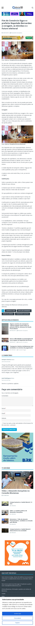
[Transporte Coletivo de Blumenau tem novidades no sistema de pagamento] (5, 348)
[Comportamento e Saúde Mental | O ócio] (5, 504)
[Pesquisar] (32, 7)
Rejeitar (17, 622)
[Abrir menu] (2, 7)
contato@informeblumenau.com (12, 585)
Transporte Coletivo (22, 314)
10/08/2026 (13, 524)
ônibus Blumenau (8, 314)
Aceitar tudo (17, 613)
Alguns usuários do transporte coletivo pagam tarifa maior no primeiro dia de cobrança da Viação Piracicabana (20, 326)
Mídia (3, 596)
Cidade (3, 593)
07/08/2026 (13, 532)
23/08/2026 (6, 495)
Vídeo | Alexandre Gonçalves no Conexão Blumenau (16, 492)
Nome (3, 408)
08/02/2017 (13, 342)
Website (4, 418)
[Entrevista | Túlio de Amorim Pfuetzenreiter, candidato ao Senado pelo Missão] (5, 521)
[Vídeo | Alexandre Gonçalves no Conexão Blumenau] (17, 480)
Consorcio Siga (10, 310)
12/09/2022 (13, 349)
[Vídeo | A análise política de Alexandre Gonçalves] (5, 512)
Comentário (5, 396)
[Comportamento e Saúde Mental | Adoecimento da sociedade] (5, 530)
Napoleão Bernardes (24, 310)
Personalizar (17, 618)
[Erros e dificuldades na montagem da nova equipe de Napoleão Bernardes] (5, 340)
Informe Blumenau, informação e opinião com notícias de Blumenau (16, 590)
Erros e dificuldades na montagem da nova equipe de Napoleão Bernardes (21, 339)
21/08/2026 (13, 505)
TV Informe (6, 468)
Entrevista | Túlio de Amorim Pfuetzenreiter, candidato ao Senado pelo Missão (21, 520)
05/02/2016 (13, 330)
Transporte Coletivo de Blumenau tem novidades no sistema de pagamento (21, 347)
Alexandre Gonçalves (16, 33)
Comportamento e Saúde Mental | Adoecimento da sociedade (20, 529)
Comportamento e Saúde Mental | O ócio (21, 502)
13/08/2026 (13, 514)
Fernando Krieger (22, 349)
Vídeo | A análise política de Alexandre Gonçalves (18, 511)
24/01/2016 (6, 33)
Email (3, 413)
